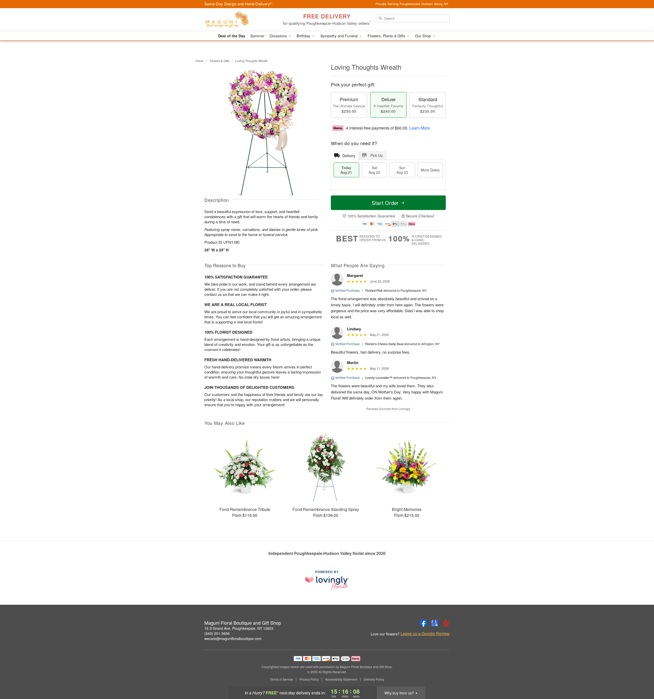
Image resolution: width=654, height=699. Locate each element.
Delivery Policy (374, 679)
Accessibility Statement (341, 679)
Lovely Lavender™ (378, 377)
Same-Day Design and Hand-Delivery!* (238, 3)
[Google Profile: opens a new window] (434, 623)
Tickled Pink (374, 290)
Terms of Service (281, 679)
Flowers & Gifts (219, 61)
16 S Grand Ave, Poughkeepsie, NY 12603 (238, 628)
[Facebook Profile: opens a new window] (423, 623)
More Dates (430, 169)
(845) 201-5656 (217, 633)
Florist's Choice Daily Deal (384, 344)
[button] (640, 677)
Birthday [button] (304, 35)
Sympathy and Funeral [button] (339, 35)
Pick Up (376, 155)
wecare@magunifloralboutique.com (233, 638)
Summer (257, 35)
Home (199, 61)
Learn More (419, 128)
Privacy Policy (309, 679)
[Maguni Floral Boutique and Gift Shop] (241, 19)
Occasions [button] (279, 35)
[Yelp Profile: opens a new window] (446, 623)
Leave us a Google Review (425, 633)
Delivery (348, 155)
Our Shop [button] (423, 35)
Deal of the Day (231, 35)
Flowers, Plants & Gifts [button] (387, 35)
